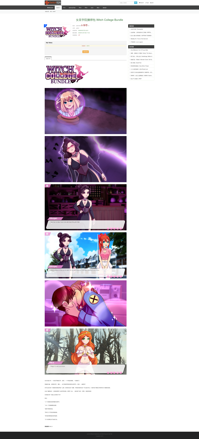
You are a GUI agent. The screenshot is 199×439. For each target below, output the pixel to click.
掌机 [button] (98, 7)
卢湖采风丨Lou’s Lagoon (137, 42)
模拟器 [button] (104, 7)
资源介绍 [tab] (48, 58)
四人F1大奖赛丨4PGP (136, 78)
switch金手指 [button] (72, 7)
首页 (51, 11)
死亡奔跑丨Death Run (136, 63)
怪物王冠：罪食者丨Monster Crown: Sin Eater (142, 59)
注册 (147, 2)
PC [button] (64, 7)
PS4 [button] (80, 7)
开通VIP (142, 2)
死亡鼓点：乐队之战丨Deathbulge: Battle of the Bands (144, 56)
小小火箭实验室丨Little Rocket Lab (139, 69)
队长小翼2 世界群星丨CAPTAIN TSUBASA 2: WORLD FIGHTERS (147, 35)
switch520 (78, 25)
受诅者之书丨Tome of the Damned (139, 39)
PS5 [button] (86, 7)
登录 (152, 2)
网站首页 (51, 7)
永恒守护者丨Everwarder (137, 29)
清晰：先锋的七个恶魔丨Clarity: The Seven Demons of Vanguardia (147, 53)
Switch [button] (57, 7)
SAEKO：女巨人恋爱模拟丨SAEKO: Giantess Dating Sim (144, 75)
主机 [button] (92, 7)
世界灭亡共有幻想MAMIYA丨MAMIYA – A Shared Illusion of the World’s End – (150, 72)
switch (54, 11)
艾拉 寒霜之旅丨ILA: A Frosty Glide (139, 50)
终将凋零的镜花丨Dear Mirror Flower (140, 66)
